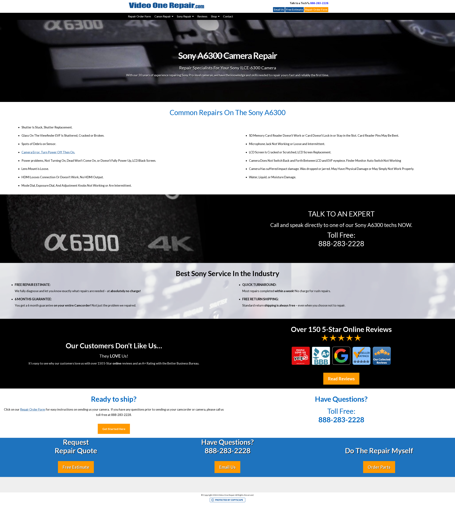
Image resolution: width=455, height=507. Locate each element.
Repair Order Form (316, 9)
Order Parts (379, 467)
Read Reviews (341, 378)
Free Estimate (294, 9)
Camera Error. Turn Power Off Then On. (48, 152)
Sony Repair (184, 16)
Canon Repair (162, 16)
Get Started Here (113, 429)
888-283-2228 (319, 3)
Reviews (202, 16)
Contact (228, 16)
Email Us (279, 9)
